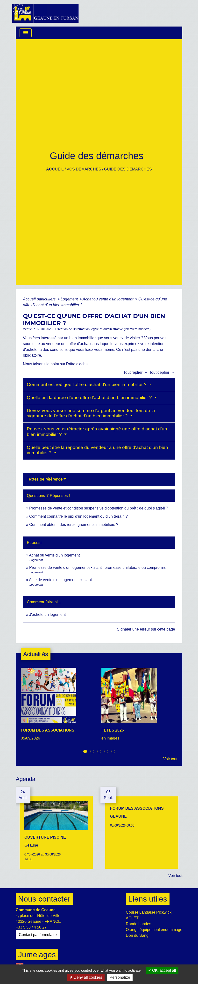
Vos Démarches (84, 169)
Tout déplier (162, 372)
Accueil (55, 169)
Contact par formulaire (38, 935)
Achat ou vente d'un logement (108, 299)
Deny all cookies (87, 977)
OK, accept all (163, 970)
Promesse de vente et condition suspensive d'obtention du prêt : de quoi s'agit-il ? (98, 508)
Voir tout (170, 759)
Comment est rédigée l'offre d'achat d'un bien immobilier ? (87, 384)
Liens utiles (147, 899)
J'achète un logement (47, 614)
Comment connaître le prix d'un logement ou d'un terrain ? (78, 516)
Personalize (120, 977)
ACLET (132, 918)
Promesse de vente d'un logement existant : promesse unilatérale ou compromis (97, 567)
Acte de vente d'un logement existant (60, 580)
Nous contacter (44, 899)
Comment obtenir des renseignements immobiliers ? (73, 525)
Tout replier (135, 372)
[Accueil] (45, 13)
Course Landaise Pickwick (148, 912)
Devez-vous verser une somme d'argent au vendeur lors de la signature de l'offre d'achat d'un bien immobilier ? (91, 413)
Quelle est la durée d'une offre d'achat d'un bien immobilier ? (90, 397)
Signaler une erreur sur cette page (146, 629)
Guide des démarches (128, 169)
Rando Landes (138, 924)
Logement (70, 299)
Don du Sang (137, 935)
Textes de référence (45, 479)
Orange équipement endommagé (154, 930)
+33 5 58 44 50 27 (31, 927)
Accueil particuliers (40, 299)
